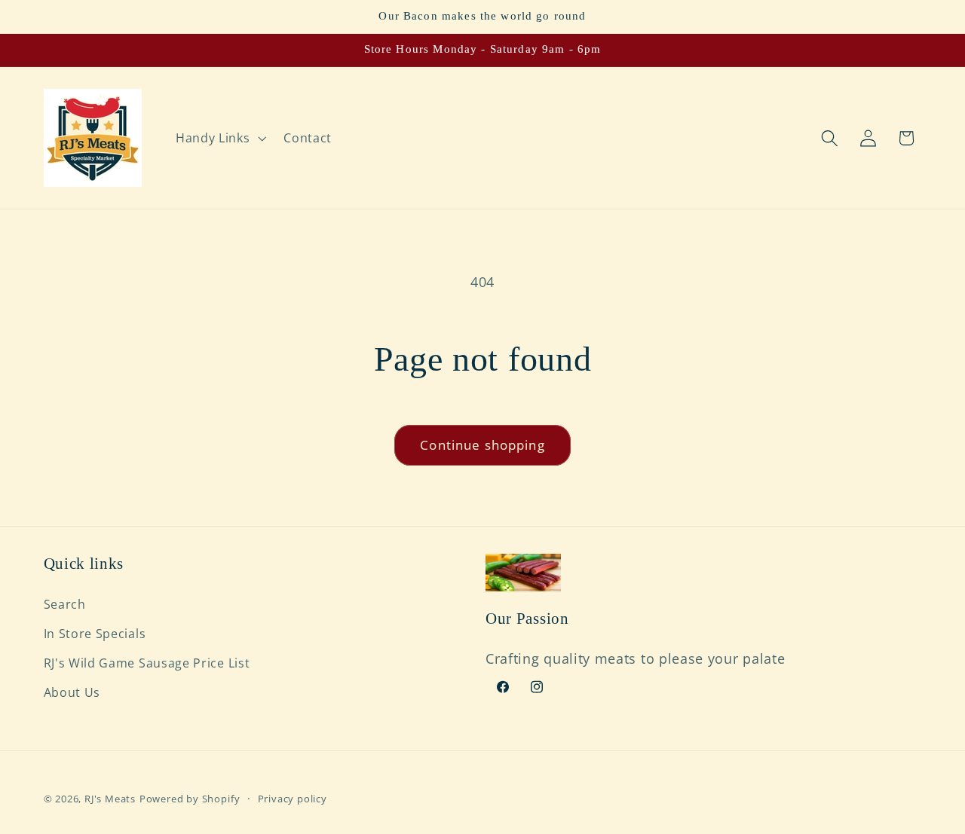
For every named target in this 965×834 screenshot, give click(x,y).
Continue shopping (482, 445)
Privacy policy (292, 798)
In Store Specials (95, 633)
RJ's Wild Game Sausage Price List (147, 663)
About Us (72, 692)
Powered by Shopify (189, 798)
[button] (219, 138)
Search (65, 604)
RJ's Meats (110, 798)
